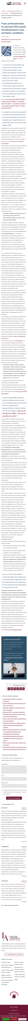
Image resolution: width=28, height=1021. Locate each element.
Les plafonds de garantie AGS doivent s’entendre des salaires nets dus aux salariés (13, 738)
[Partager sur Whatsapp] (23, 688)
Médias (16, 979)
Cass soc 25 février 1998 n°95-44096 (15, 99)
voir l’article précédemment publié (19, 56)
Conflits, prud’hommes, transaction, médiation (19, 976)
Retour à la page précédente (11, 905)
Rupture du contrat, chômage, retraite (19, 963)
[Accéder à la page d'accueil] (14, 3)
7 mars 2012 (18, 340)
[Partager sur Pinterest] (14, 688)
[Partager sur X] (20, 688)
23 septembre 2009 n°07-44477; (11, 106)
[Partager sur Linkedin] (12, 688)
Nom (2, 776)
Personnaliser (22, 1019)
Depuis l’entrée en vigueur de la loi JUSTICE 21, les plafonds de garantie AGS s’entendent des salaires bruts (14, 732)
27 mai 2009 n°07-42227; (19, 103)
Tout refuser (14, 1019)
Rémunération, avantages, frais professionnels (11, 41)
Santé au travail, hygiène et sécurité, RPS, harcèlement (7, 982)
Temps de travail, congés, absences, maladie (7, 971)
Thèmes (3, 11)
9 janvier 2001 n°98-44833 (9, 101)
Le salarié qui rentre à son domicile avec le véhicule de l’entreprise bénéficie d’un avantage (14, 725)
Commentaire (4, 764)
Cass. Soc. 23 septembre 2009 (13, 630)
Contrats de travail (5, 962)
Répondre (24, 808)
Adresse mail (4, 783)
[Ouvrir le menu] (25, 3)
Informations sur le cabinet (15, 954)
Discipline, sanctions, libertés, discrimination (6, 976)
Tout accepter (6, 1019)
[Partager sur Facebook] (9, 688)
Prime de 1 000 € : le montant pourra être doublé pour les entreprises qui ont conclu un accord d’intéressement (14, 714)
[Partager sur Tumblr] (17, 688)
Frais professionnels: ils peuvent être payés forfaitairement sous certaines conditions (11, 15)
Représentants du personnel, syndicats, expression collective (19, 969)
